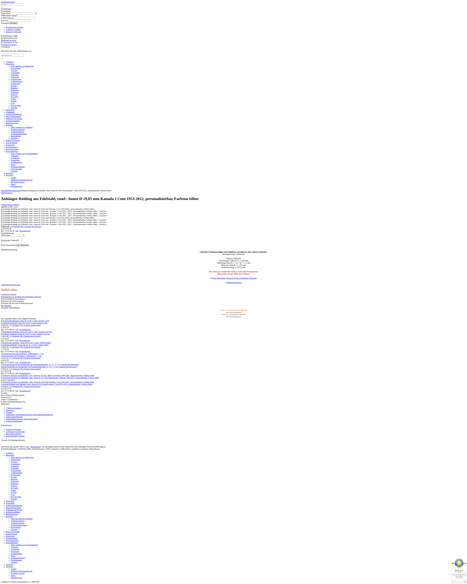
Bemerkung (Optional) (9, 240)
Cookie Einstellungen (14, 421)
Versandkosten (24, 231)
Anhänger (9, 62)
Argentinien (15, 73)
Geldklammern (16, 162)
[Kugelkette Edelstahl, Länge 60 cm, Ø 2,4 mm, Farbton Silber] (26, 343)
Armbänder (10, 112)
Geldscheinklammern (14, 114)
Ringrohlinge (16, 136)
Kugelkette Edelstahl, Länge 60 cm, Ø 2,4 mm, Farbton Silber (25, 345)
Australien (15, 75)
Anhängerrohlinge (18, 130)
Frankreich (15, 77)
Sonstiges (9, 173)
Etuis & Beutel (11, 143)
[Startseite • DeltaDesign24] (7, 2)
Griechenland (16, 79)
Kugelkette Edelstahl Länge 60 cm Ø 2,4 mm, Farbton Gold (24, 323)
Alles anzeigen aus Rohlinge (22, 127)
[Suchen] (2, 7)
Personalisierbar (12, 151)
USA (13, 103)
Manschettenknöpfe (13, 116)
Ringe (13, 165)
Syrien (13, 99)
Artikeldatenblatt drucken (10, 285)
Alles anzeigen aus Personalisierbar (24, 154)
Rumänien (15, 92)
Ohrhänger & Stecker (14, 119)
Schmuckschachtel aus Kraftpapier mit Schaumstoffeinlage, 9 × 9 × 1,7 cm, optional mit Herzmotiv (39, 367)
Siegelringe (10, 110)
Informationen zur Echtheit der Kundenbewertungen (21, 297)
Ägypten (14, 71)
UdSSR (14, 101)
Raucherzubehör (12, 149)
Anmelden (13, 23)
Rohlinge (9, 125)
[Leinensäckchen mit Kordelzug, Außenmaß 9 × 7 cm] (22, 354)
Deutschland (15, 68)
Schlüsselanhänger (13, 121)
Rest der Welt (16, 106)
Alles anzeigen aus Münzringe (22, 66)
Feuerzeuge (10, 145)
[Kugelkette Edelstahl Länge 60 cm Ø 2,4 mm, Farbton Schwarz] (26, 332)
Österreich (15, 90)
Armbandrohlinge (17, 132)
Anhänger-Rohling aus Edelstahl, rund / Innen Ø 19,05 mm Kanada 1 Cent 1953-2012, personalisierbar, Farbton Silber (46, 384)
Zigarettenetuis (11, 147)
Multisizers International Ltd (21, 180)
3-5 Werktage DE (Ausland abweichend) (25, 227)
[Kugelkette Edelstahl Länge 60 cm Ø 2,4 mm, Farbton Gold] (25, 321)
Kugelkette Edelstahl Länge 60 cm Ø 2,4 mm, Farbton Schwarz (25, 334)
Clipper (13, 178)
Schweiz (14, 95)
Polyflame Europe (18, 182)
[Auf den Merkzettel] (2, 248)
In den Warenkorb (22, 245)
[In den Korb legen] (2, 58)
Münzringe (10, 64)
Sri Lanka (14, 97)
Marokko (14, 88)
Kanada (14, 86)
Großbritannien (16, 81)
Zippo (13, 184)
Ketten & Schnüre (13, 140)
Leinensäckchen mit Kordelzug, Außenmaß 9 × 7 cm (21, 356)
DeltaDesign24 (16, 186)
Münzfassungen (12, 123)
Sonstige (14, 108)
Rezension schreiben (11, 205)
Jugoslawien (15, 84)
